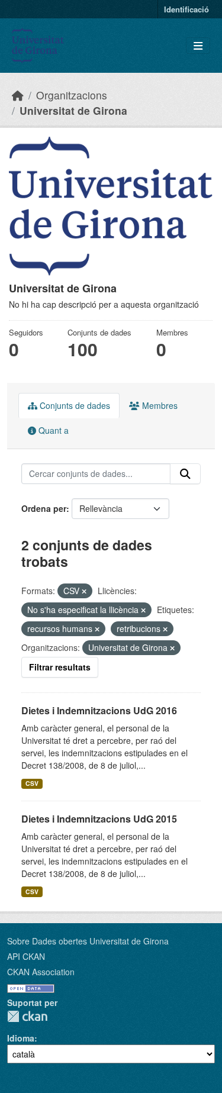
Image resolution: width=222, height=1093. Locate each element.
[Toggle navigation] (198, 45)
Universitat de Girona (73, 110)
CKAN (27, 1016)
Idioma (20, 1038)
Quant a (52, 430)
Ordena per (43, 508)
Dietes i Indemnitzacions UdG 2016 (99, 710)
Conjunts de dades (73, 405)
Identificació (186, 9)
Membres (159, 405)
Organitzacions (71, 95)
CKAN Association (41, 972)
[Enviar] (185, 474)
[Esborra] (84, 591)
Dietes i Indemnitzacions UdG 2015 (99, 819)
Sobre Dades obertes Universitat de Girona (88, 941)
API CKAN (26, 956)
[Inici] (18, 95)
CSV (31, 783)
